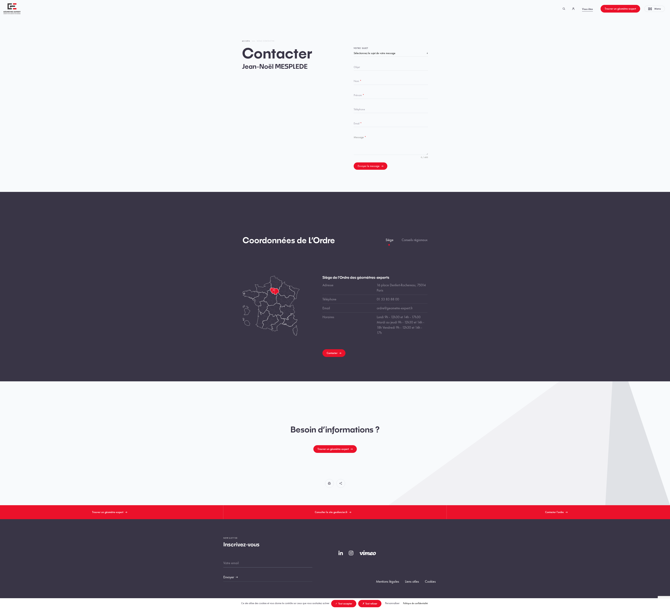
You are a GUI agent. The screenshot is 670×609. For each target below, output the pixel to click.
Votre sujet (361, 48)
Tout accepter (345, 603)
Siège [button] (389, 240)
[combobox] (391, 53)
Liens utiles (412, 581)
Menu (657, 8)
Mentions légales (387, 581)
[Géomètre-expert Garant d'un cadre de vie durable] (12, 8)
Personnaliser (392, 603)
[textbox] (390, 53)
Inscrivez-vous (241, 544)
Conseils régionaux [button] (414, 240)
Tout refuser (371, 603)
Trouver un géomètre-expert (620, 8)
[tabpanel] (374, 316)
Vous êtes (587, 9)
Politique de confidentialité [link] (415, 603)
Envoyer (228, 577)
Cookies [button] (430, 581)
